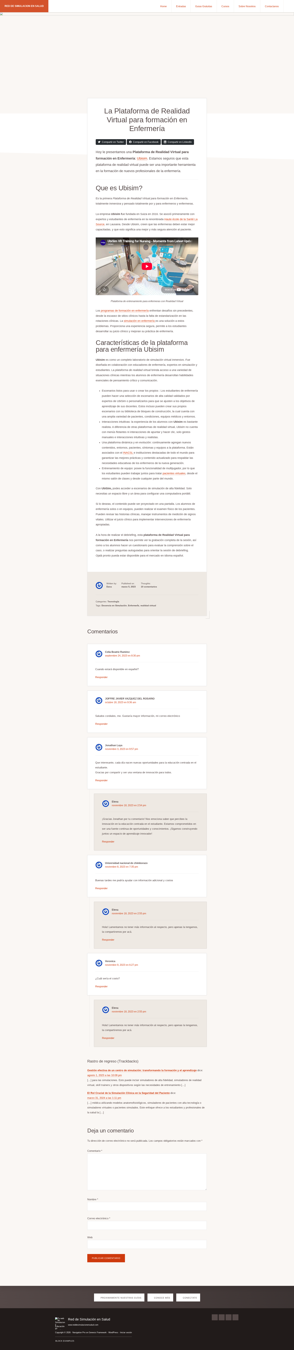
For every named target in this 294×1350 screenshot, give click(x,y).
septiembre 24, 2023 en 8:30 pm (122, 655)
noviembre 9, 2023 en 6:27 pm (121, 965)
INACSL (128, 452)
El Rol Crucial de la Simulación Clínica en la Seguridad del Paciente (128, 1093)
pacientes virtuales (174, 473)
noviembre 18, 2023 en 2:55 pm (129, 913)
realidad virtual (148, 605)
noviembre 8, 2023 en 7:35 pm (121, 866)
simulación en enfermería (139, 320)
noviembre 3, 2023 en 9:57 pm (121, 749)
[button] (288, 6)
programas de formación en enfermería (124, 310)
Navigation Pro (78, 1332)
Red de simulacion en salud (24, 6)
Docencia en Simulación (114, 605)
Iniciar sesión (126, 1332)
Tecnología (113, 601)
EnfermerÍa (133, 605)
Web (89, 1237)
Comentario (94, 1150)
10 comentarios (149, 586)
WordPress (113, 1332)
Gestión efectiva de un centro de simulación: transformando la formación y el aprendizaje (142, 1070)
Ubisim (142, 158)
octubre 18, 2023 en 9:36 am (120, 702)
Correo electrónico (98, 1218)
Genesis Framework (98, 1332)
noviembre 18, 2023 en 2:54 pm (129, 805)
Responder (101, 677)
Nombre (92, 1199)
